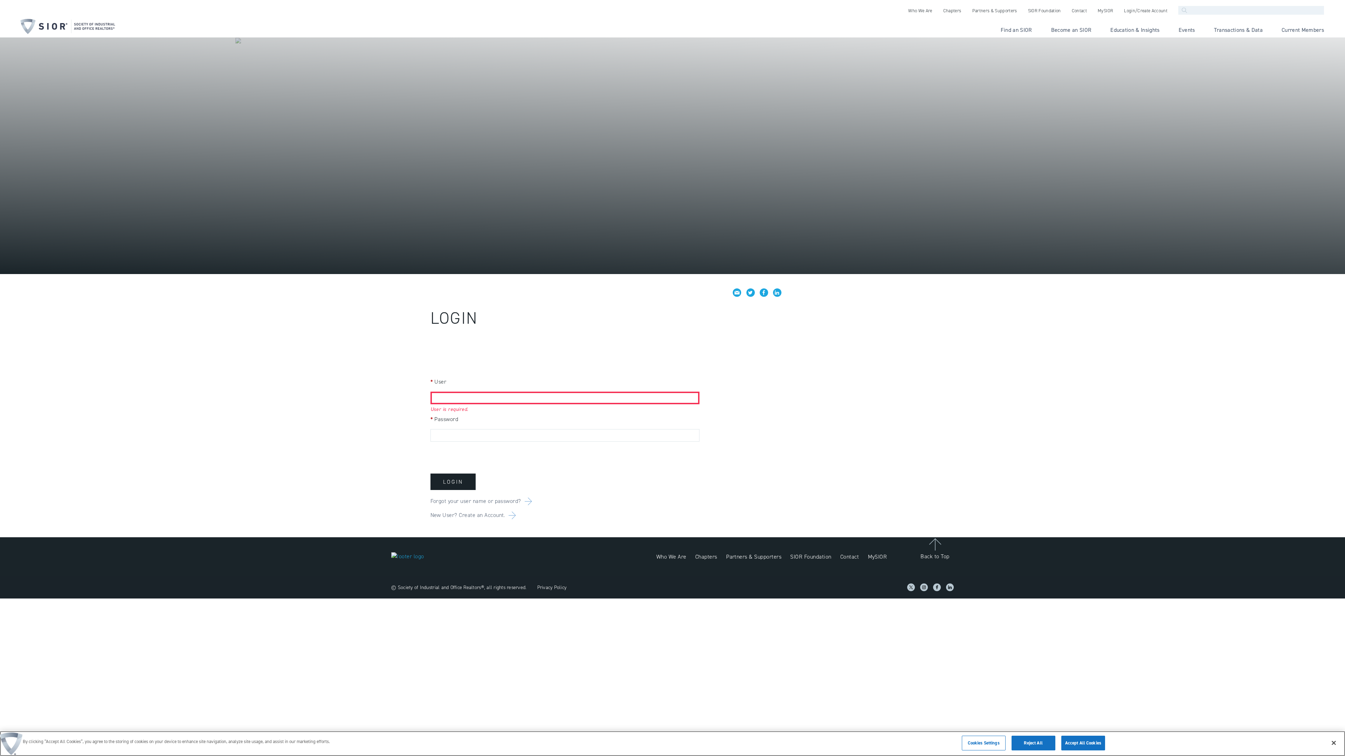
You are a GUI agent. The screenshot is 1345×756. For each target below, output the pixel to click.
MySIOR (877, 556)
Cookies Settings (984, 743)
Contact (849, 556)
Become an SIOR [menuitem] (1071, 30)
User (438, 381)
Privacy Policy (552, 587)
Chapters (706, 556)
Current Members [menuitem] (1303, 30)
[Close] (1333, 742)
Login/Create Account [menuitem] (1145, 11)
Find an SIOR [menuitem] (1016, 30)
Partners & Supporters (753, 556)
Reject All (1033, 743)
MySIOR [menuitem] (1105, 11)
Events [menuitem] (1187, 30)
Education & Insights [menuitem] (1135, 30)
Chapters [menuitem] (952, 11)
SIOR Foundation (810, 556)
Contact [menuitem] (1079, 11)
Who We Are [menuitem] (920, 11)
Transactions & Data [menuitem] (1238, 30)
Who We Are (671, 556)
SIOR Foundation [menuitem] (1044, 11)
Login (453, 481)
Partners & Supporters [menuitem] (994, 11)
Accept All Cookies (1083, 743)
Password (444, 419)
